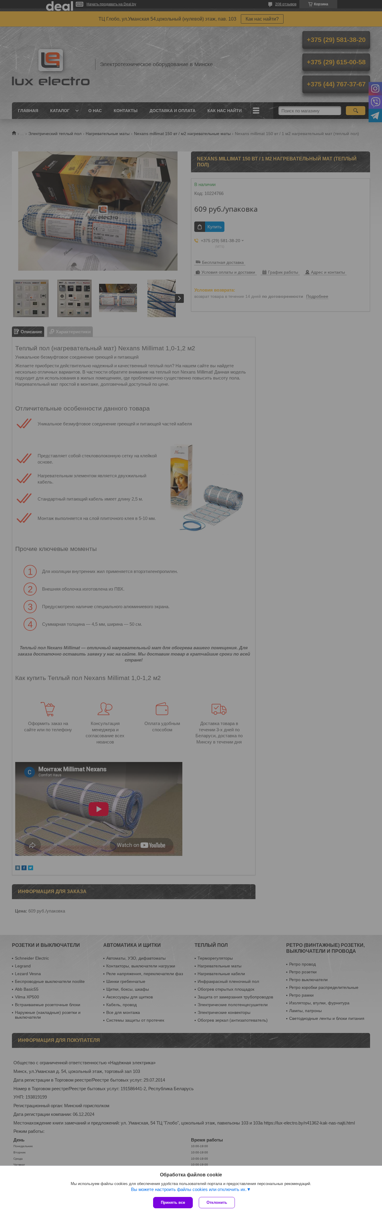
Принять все (173, 1202)
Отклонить (217, 1202)
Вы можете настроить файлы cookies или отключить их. (189, 1189)
